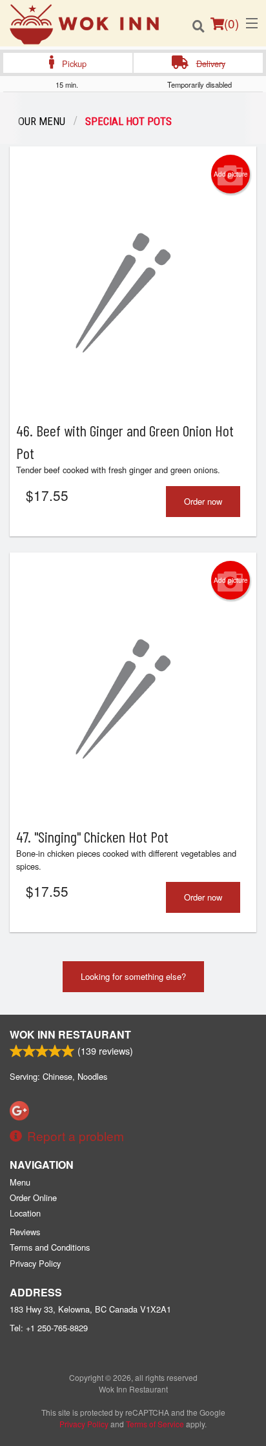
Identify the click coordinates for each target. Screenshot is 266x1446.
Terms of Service (155, 1423)
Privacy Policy (35, 1263)
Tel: (49, 1328)
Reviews (25, 1232)
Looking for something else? (133, 976)
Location (25, 1213)
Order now (203, 501)
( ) (231, 23)
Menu (20, 1182)
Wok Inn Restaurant (70, 1034)
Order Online (33, 1197)
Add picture (231, 174)
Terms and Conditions (50, 1247)
